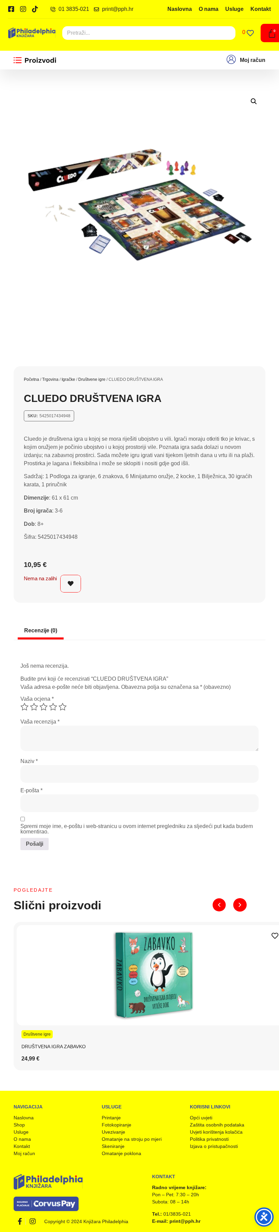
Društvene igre (91, 379)
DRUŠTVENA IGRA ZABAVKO (53, 1046)
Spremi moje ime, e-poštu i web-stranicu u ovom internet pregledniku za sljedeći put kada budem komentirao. (136, 829)
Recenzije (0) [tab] (40, 630)
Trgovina (50, 379)
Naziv (29, 761)
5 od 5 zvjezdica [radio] (63, 707)
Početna (31, 379)
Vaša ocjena (37, 699)
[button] (254, 101)
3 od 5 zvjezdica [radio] (43, 707)
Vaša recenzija (40, 722)
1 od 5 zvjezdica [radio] (24, 707)
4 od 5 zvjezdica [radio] (53, 707)
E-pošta (31, 790)
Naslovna (179, 9)
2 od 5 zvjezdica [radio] (34, 707)
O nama (208, 9)
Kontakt (260, 9)
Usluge (234, 9)
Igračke (68, 379)
